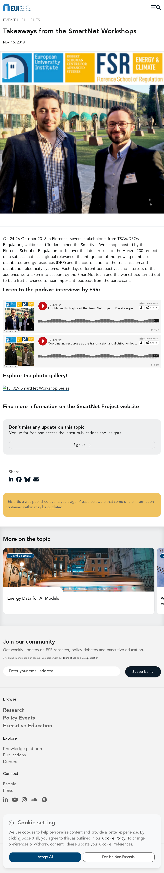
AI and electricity (20, 555)
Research (14, 710)
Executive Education (27, 725)
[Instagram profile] (24, 800)
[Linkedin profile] (5, 800)
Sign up (79, 445)
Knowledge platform (22, 749)
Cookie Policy (113, 839)
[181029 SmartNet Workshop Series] (36, 389)
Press (8, 790)
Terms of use (70, 658)
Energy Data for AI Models (33, 598)
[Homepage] (17, 7)
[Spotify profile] (44, 800)
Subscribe (140, 672)
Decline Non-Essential (118, 857)
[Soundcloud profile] (34, 800)
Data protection (90, 658)
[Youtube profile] (15, 800)
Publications (14, 755)
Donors (10, 762)
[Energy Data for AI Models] (78, 569)
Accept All (45, 857)
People (9, 784)
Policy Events (19, 718)
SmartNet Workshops (100, 245)
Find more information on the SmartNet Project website (71, 406)
